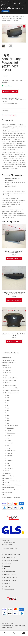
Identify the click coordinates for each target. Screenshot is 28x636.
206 (8, 395)
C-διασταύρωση (11, 433)
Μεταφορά (7, 569)
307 (8, 405)
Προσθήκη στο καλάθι (10, 91)
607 (8, 423)
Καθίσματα (8, 382)
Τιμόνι (7, 470)
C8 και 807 (9, 443)
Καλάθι (22, 632)
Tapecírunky (8, 367)
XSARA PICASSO (11, 450)
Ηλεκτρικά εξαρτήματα (9, 475)
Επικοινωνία (7, 563)
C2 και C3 (9, 435)
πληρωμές (7, 586)
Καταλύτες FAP (7, 478)
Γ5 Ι (8, 463)
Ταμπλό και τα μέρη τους (12, 393)
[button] (24, 26)
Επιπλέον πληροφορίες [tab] (9, 115)
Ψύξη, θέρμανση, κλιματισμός (11, 497)
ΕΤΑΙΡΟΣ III (10, 468)
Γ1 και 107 (9, 453)
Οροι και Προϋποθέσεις (10, 577)
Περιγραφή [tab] (5, 110)
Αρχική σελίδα (7, 16)
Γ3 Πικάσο (9, 455)
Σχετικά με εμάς (9, 589)
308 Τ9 (8, 410)
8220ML (9, 103)
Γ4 (7, 458)
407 (8, 418)
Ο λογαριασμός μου (9, 571)
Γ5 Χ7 (8, 465)
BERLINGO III (10, 428)
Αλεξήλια (8, 372)
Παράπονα (7, 583)
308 (8, 408)
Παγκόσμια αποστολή (10, 580)
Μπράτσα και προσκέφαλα (12, 387)
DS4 (8, 445)
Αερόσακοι (8, 370)
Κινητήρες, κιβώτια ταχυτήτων (11, 484)
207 (8, 398)
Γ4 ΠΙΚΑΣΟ (9, 460)
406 (11, 18)
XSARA (8, 448)
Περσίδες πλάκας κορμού (12, 390)
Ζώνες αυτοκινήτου (10, 380)
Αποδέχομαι (5, 11)
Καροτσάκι (7, 566)
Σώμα (4, 495)
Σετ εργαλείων (7, 492)
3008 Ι (8, 400)
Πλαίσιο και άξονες (9, 487)
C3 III (8, 438)
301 (8, 403)
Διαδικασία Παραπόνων (11, 560)
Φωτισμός (8, 473)
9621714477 (14, 103)
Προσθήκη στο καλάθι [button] (14, 258)
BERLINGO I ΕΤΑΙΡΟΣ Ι (12, 425)
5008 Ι (8, 420)
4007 (8, 413)
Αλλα (6, 375)
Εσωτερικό (15, 16)
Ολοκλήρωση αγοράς (10, 574)
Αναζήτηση (14, 633)
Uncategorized (7, 357)
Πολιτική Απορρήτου (9, 557)
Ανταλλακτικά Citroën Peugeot (12, 554)
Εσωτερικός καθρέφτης (11, 377)
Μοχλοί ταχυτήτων (10, 385)
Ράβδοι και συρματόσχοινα (11, 490)
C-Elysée (9, 430)
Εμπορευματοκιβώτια (9, 362)
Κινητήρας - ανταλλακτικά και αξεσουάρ (12, 481)
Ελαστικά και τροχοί (9, 360)
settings (21, 8)
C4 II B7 (9, 440)
